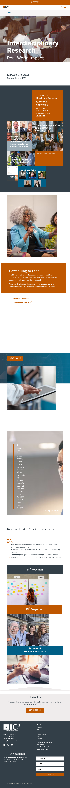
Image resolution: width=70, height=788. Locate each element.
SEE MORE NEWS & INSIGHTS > (46, 154)
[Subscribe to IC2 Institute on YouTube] (12, 745)
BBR (38, 729)
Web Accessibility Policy (44, 747)
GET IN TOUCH (35, 710)
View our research (20, 298)
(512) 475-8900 (9, 739)
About (39, 725)
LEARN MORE (40, 116)
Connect (39, 738)
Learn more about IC (22, 303)
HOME (9, 12)
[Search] (61, 7)
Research (40, 727)
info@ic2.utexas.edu (10, 741)
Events (39, 736)
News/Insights (41, 734)
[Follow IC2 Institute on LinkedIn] (5, 745)
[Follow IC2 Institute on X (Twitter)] (8, 745)
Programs (40, 731)
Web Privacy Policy (42, 749)
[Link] (6, 7)
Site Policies (40, 744)
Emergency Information (44, 742)
